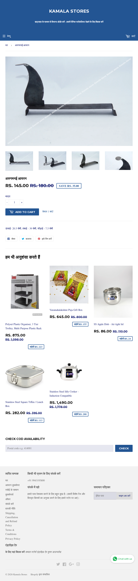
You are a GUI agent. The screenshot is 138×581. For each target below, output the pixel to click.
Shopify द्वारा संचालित (40, 574)
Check (124, 448)
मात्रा (7, 196)
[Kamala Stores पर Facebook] (64, 564)
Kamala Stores (69, 11)
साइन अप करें (124, 495)
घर (6, 45)
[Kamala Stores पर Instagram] (78, 564)
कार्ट (133, 36)
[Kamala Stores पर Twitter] (58, 564)
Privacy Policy (12, 538)
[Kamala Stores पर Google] (71, 564)
